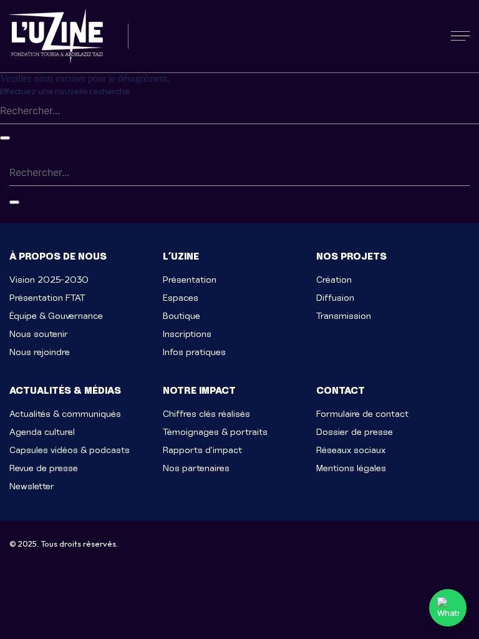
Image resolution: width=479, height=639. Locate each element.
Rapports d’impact (202, 450)
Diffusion (335, 298)
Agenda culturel (42, 432)
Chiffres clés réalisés (206, 414)
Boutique (181, 316)
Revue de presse (43, 468)
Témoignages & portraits (215, 432)
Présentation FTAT (47, 298)
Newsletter (31, 486)
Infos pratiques (194, 352)
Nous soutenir (38, 334)
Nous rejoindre (39, 352)
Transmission (343, 316)
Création (334, 280)
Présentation (189, 280)
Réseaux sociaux (350, 450)
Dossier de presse (354, 432)
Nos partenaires (196, 468)
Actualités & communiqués (65, 414)
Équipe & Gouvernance (56, 316)
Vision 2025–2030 (49, 280)
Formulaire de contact (362, 414)
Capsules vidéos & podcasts (69, 450)
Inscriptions (187, 334)
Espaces (180, 298)
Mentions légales (351, 468)
